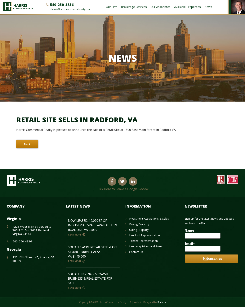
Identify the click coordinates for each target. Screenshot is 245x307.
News (208, 7)
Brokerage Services (134, 7)
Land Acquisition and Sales (145, 246)
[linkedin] (133, 181)
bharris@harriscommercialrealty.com (70, 9)
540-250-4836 (62, 4)
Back (27, 144)
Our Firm (111, 7)
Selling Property (139, 229)
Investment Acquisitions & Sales (149, 218)
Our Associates (160, 7)
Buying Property (139, 224)
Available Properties (187, 7)
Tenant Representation (143, 241)
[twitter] (122, 181)
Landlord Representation (144, 235)
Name (189, 230)
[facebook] (112, 181)
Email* (190, 243)
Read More (75, 234)
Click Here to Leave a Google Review (122, 189)
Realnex (162, 302)
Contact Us (136, 252)
